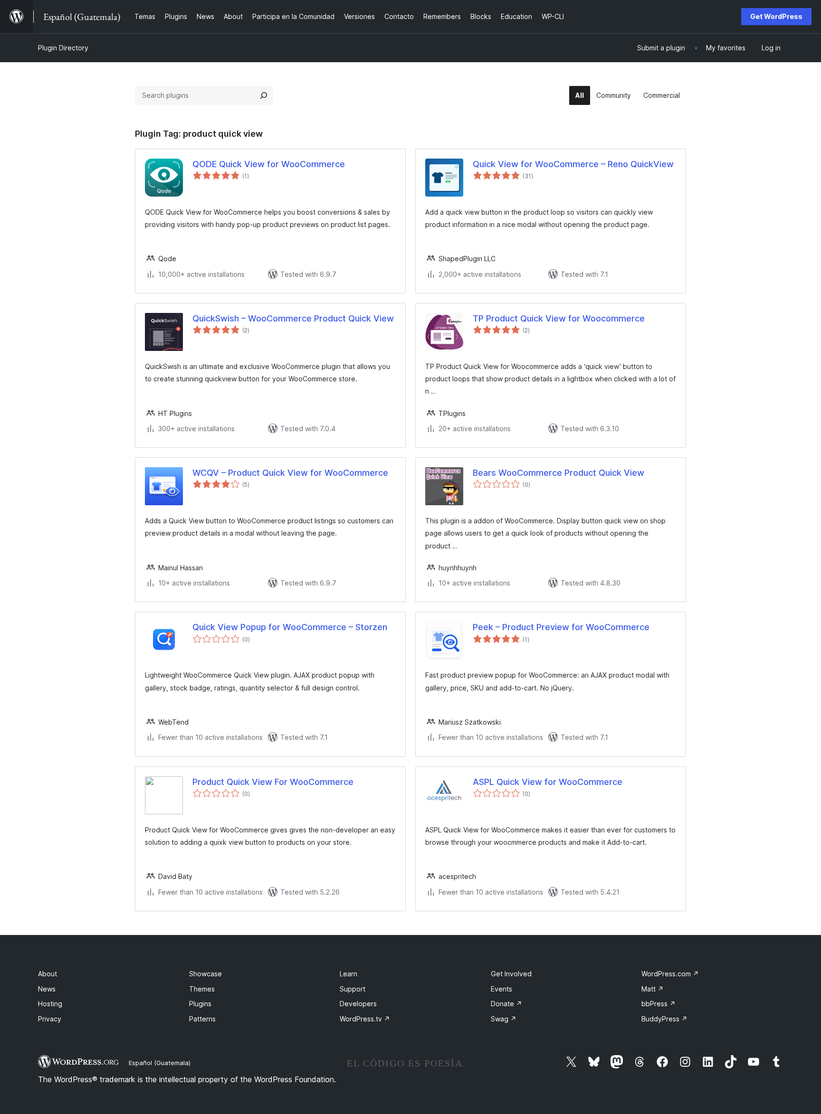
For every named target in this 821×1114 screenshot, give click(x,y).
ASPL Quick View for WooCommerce (547, 782)
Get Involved (511, 974)
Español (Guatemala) (160, 1063)
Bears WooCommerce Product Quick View (558, 473)
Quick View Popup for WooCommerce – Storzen (289, 627)
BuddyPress (664, 1019)
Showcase (205, 974)
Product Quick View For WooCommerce (272, 782)
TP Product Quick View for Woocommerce (559, 318)
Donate (506, 1004)
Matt (652, 989)
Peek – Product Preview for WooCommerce (561, 627)
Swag (503, 1019)
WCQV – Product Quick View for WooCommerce (290, 473)
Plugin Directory (63, 48)
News (47, 989)
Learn (348, 974)
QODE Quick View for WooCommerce (268, 164)
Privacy (49, 1019)
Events (501, 989)
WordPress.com (670, 974)
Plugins (200, 1004)
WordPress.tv (365, 1019)
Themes (202, 989)
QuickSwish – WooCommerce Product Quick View (293, 318)
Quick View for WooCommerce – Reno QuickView (573, 164)
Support (352, 989)
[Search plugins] (263, 95)
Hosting (50, 1004)
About (47, 974)
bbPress (658, 1004)
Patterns (202, 1019)
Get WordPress (776, 16)
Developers (358, 1004)
